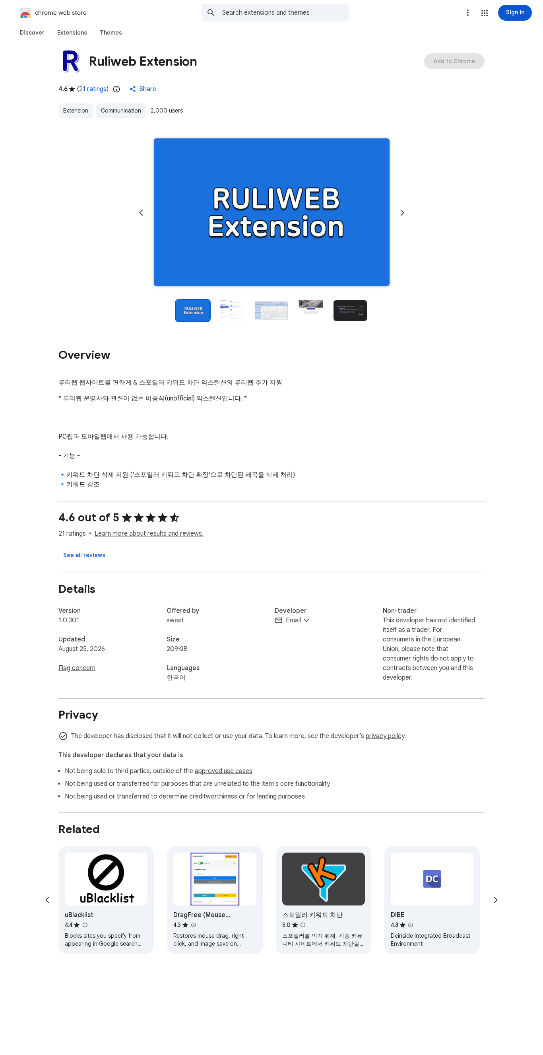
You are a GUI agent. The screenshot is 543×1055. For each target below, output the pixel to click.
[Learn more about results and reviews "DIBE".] (410, 925)
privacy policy (385, 736)
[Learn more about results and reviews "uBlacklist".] (84, 925)
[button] (485, 13)
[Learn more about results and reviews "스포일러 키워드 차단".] (302, 925)
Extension (75, 110)
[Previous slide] (141, 213)
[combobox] (285, 12)
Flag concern (76, 668)
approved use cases (223, 771)
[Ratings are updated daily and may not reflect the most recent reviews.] (116, 89)
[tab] (32, 32)
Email (293, 620)
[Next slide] (402, 213)
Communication (121, 110)
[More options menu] (468, 13)
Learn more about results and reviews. (149, 534)
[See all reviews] (84, 555)
